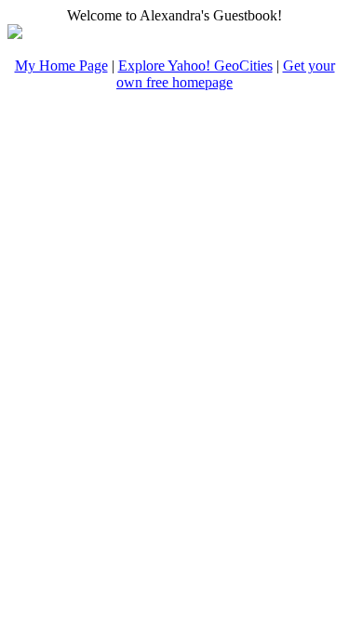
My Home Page (61, 65)
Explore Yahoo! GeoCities (195, 65)
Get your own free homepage (225, 74)
